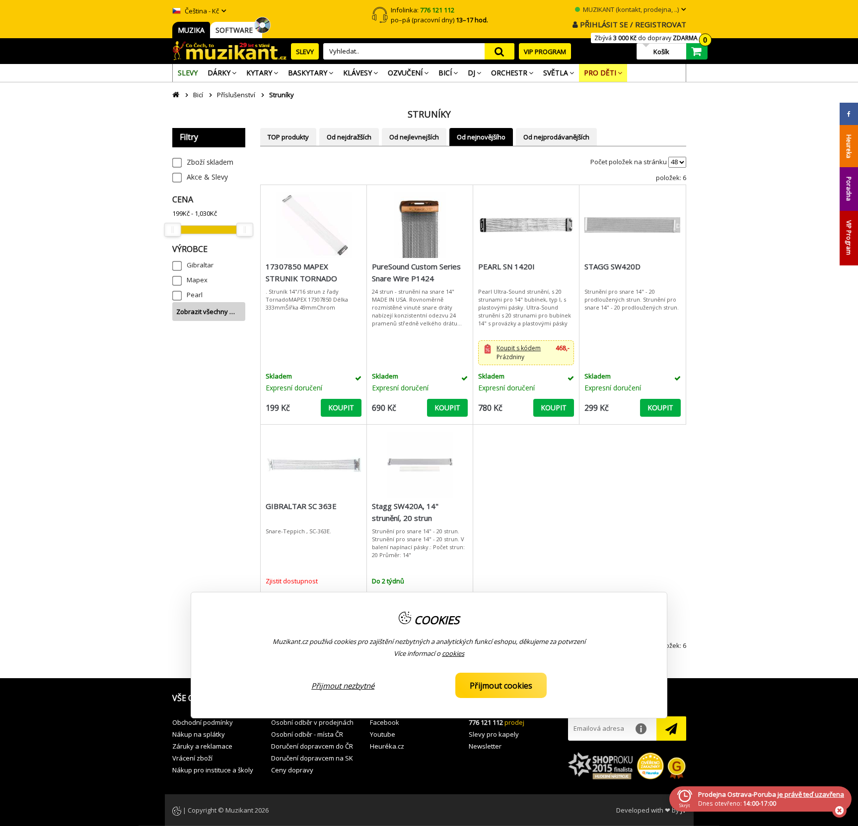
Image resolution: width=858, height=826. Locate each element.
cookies (453, 653)
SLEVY (305, 51)
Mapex (197, 279)
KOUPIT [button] (341, 407)
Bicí (198, 94)
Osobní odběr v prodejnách (312, 722)
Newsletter (485, 746)
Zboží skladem (210, 162)
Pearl (195, 294)
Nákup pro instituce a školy (212, 769)
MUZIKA (191, 30)
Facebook (384, 722)
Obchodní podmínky (202, 722)
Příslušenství (236, 94)
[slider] (172, 230)
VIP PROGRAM (545, 51)
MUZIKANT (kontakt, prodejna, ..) (630, 9)
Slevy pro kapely (494, 734)
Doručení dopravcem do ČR (312, 746)
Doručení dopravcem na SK (312, 758)
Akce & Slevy (207, 177)
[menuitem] (188, 73)
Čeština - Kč (201, 10)
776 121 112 (486, 722)
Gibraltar (200, 264)
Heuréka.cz (387, 746)
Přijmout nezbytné (342, 686)
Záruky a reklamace (202, 746)
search (499, 51)
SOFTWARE (236, 30)
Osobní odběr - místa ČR (307, 734)
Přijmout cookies (501, 685)
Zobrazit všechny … (205, 311)
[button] (526, 352)
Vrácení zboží (192, 758)
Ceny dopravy (292, 769)
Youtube (382, 734)
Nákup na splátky (198, 734)
